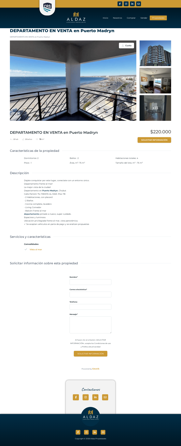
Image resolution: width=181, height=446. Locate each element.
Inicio (105, 18)
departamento (31, 214)
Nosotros (117, 18)
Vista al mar (36, 249)
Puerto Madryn (50, 190)
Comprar (131, 18)
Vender (143, 18)
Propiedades (158, 18)
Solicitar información (154, 140)
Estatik (95, 368)
